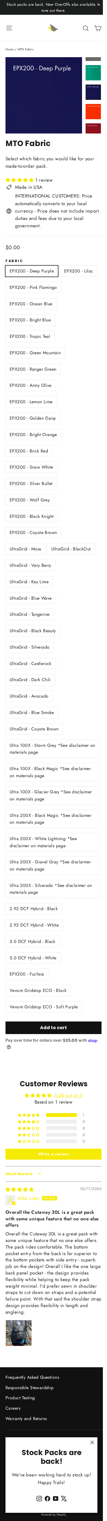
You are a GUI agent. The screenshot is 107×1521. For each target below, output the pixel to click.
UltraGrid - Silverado (29, 647)
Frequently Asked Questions (32, 1377)
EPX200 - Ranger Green (33, 369)
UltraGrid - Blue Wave (31, 598)
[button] (20, 180)
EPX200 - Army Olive (31, 385)
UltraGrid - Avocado (29, 696)
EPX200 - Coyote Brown (33, 532)
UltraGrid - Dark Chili (30, 680)
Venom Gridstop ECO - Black (38, 990)
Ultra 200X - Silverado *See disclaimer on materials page (51, 889)
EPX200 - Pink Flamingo (33, 287)
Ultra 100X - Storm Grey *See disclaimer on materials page (52, 749)
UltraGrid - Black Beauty (33, 631)
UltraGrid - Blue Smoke (32, 712)
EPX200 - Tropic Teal (30, 336)
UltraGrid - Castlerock (31, 663)
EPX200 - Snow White (31, 467)
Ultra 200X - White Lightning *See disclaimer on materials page (43, 842)
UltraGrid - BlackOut (71, 549)
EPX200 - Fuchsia (27, 974)
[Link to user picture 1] (18, 1333)
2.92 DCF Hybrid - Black (34, 908)
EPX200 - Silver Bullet (31, 483)
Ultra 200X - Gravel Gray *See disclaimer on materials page (50, 865)
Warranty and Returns (26, 1418)
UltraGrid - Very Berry (30, 565)
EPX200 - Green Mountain (35, 353)
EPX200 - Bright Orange (33, 434)
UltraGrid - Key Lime (29, 582)
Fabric (14, 261)
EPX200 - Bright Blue (30, 320)
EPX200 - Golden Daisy (33, 418)
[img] (19, 1189)
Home (9, 49)
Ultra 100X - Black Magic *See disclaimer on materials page (50, 772)
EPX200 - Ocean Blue (31, 304)
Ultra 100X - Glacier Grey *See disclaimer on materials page (51, 795)
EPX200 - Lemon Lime (31, 402)
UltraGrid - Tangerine (29, 614)
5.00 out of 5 (68, 1095)
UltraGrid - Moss (25, 549)
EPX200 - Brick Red (29, 451)
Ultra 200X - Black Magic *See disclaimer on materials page (50, 819)
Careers (12, 1408)
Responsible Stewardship (29, 1387)
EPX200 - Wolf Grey (30, 500)
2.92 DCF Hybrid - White (34, 925)
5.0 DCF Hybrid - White (33, 958)
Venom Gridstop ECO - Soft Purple (44, 1007)
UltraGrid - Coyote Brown (34, 729)
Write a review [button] (53, 1154)
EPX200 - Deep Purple (32, 271)
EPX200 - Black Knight (32, 516)
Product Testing (20, 1398)
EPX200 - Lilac (78, 271)
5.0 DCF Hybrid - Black (32, 941)
